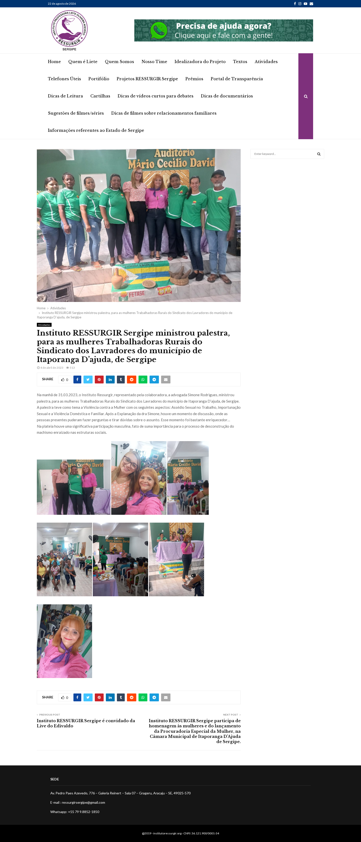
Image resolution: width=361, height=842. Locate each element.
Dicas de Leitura (65, 96)
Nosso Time (154, 61)
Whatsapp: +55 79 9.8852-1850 (74, 812)
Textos (240, 61)
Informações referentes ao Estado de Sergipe (96, 130)
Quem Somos (119, 61)
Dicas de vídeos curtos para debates (156, 96)
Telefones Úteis (64, 78)
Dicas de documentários (227, 96)
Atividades (266, 61)
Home (54, 61)
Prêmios (194, 78)
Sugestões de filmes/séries (76, 113)
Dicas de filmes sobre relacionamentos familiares (164, 113)
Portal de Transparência (237, 78)
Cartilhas (100, 96)
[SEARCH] (319, 154)
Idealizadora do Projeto (200, 61)
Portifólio (98, 78)
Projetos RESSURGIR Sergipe (147, 78)
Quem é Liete (82, 61)
